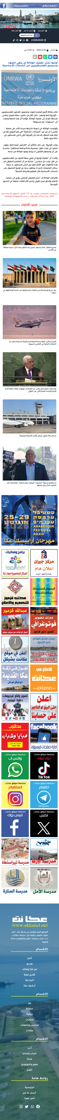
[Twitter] (20, 40)
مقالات (29, 1031)
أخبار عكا (29, 980)
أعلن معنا (29, 1098)
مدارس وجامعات (29, 1025)
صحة (29, 1059)
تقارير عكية (29, 975)
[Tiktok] (14, 40)
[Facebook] (27, 40)
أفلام (29, 1070)
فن (29, 1003)
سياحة (29, 1009)
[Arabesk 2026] (29, 544)
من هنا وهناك (29, 969)
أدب (29, 1048)
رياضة (29, 1014)
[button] (55, 57)
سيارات (29, 1020)
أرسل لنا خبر (29, 1093)
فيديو (30, 964)
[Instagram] (17, 40)
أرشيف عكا (29, 986)
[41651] (29, 7)
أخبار (29, 958)
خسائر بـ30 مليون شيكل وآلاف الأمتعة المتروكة (37, 436)
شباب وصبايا (29, 1053)
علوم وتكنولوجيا (29, 1064)
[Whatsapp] (24, 40)
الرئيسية (29, 1087)
